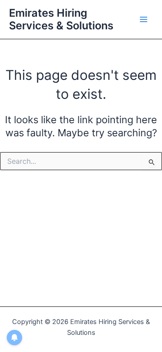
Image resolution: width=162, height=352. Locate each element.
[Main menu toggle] (143, 19)
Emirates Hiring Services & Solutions (61, 19)
